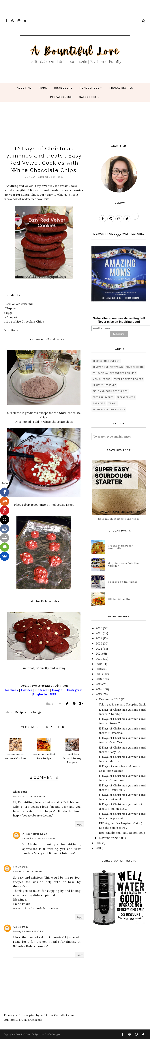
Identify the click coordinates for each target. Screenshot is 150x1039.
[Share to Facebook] (60, 703)
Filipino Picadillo (119, 599)
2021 (99, 653)
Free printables (103, 397)
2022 (99, 648)
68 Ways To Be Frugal (122, 582)
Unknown (20, 867)
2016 (99, 679)
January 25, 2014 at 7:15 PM (27, 871)
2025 (99, 633)
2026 (99, 628)
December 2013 (109, 699)
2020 (99, 658)
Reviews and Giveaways (108, 367)
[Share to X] (67, 703)
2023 (99, 643)
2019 (99, 664)
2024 (99, 638)
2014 (99, 689)
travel (112, 403)
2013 (99, 694)
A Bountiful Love (34, 834)
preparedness (126, 397)
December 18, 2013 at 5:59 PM (38, 838)
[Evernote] (4, 547)
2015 (99, 684)
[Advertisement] (66, 8)
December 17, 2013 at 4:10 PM (29, 796)
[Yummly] (4, 501)
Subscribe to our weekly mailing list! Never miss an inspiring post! (119, 320)
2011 (98, 848)
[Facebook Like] (4, 528)
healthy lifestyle (104, 385)
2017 (99, 674)
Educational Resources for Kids (114, 373)
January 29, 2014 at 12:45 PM (28, 931)
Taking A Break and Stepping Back (122, 704)
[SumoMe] (4, 556)
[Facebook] (4, 492)
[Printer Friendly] (4, 537)
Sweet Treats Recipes (128, 379)
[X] (4, 519)
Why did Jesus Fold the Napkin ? (123, 564)
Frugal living (135, 367)
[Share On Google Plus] (81, 703)
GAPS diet (99, 403)
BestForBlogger (52, 1034)
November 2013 (109, 838)
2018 (99, 669)
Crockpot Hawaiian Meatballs (120, 547)
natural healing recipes (109, 409)
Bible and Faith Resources (110, 391)
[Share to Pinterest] (74, 703)
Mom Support (102, 379)
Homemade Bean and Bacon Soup (122, 832)
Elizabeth (20, 791)
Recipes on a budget (29, 712)
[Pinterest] (4, 510)
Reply (80, 824)
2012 (99, 843)
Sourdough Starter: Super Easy (119, 519)
